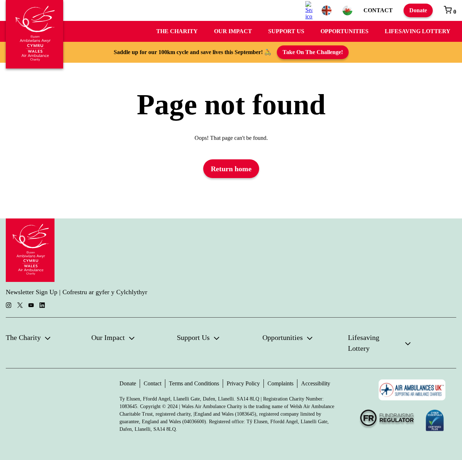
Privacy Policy (243, 383)
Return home (231, 169)
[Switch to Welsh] (348, 10)
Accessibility (315, 383)
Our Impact (233, 31)
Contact (378, 10)
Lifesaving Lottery (417, 31)
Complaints (280, 383)
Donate (418, 10)
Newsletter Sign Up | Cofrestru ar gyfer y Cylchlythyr (76, 292)
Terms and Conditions (194, 383)
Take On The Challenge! (313, 52)
